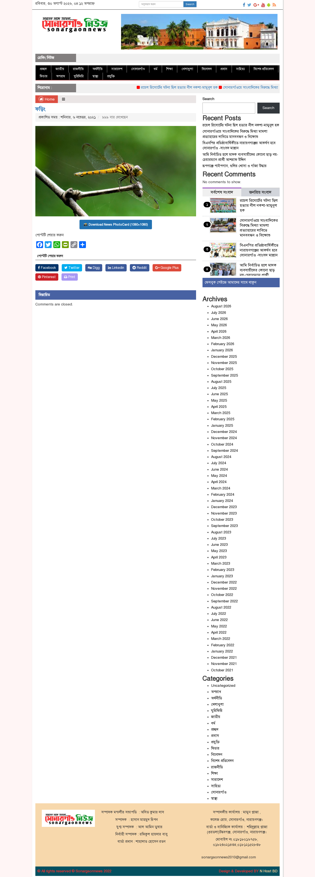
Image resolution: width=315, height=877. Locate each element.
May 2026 (219, 325)
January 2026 (222, 350)
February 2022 (222, 645)
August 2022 (221, 607)
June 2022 (219, 620)
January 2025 (222, 425)
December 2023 (224, 507)
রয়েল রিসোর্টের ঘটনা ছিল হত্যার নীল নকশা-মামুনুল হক (162, 87)
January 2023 (222, 576)
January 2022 (222, 651)
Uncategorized (223, 685)
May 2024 (219, 475)
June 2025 (219, 394)
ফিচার (43, 76)
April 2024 (218, 482)
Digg (96, 268)
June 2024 (219, 469)
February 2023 (222, 569)
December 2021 (224, 657)
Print (71, 277)
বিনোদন (207, 69)
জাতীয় (60, 69)
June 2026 (219, 319)
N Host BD (269, 871)
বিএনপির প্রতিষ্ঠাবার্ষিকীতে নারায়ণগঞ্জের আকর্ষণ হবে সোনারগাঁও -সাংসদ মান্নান (259, 250)
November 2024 (224, 438)
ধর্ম (156, 69)
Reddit (141, 268)
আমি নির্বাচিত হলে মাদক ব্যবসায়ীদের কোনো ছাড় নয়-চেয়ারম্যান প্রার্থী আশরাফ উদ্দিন (258, 272)
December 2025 (224, 356)
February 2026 (222, 344)
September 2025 (224, 375)
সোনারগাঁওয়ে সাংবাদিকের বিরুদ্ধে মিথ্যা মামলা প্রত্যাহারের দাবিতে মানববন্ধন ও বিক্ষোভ (259, 228)
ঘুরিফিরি (79, 76)
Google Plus (169, 268)
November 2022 (224, 588)
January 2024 (222, 500)
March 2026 (220, 337)
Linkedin (117, 268)
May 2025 (219, 400)
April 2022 (218, 632)
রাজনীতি (78, 69)
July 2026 (218, 312)
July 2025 (218, 388)
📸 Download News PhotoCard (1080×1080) (116, 224)
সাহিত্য (240, 69)
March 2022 (220, 638)
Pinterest (48, 277)
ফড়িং (40, 109)
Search (190, 4)
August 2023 (221, 532)
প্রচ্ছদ (43, 69)
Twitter (74, 268)
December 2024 (224, 432)
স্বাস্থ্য (95, 76)
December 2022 (224, 582)
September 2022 (224, 601)
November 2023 (224, 513)
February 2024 (222, 494)
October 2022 (222, 595)
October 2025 (222, 369)
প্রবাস (223, 69)
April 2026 (218, 331)
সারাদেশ (116, 69)
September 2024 (224, 450)
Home (49, 99)
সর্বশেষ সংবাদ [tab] (222, 192)
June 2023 (219, 544)
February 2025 (222, 419)
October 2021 (222, 670)
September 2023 (224, 526)
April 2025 (218, 406)
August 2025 (221, 381)
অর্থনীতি (98, 69)
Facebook (48, 268)
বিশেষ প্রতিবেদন (264, 69)
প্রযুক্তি (111, 76)
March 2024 (220, 488)
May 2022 (219, 626)
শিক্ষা (169, 69)
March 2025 (220, 413)
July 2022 (218, 613)
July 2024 (218, 463)
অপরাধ (60, 76)
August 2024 (221, 457)
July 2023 (218, 538)
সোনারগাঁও (138, 69)
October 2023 (222, 519)
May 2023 (219, 551)
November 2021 (224, 663)
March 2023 (220, 563)
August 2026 (221, 306)
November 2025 (224, 363)
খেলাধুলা (187, 69)
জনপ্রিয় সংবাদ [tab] (260, 192)
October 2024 (222, 444)
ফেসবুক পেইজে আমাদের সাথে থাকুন (230, 282)
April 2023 (218, 557)
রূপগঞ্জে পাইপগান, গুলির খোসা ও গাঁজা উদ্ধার (234, 166)
